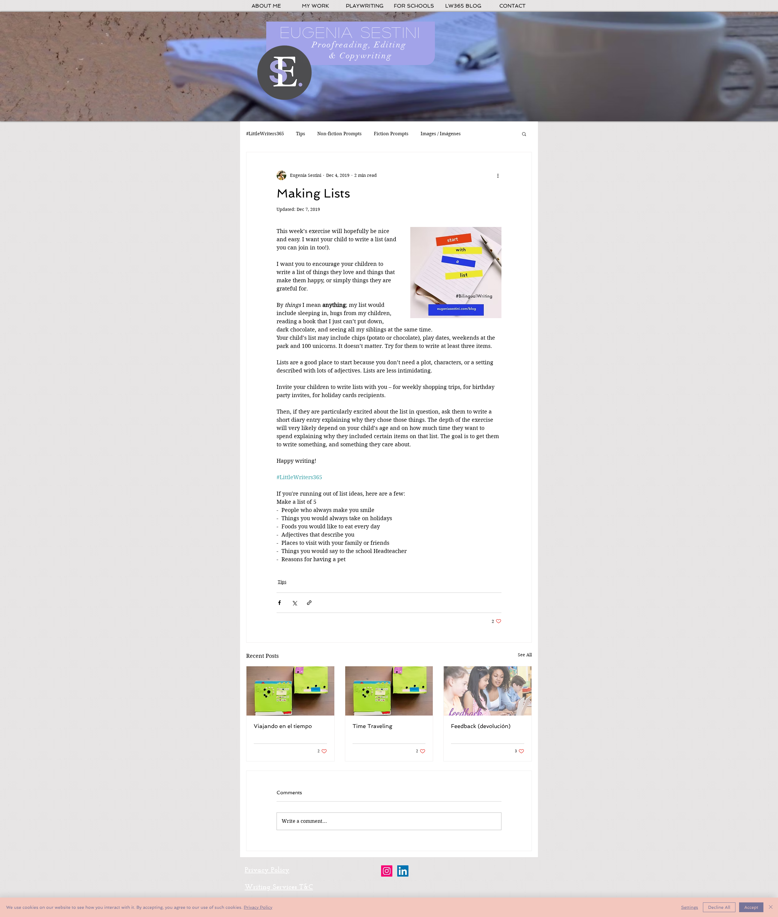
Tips (300, 133)
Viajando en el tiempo (283, 726)
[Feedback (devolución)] (488, 691)
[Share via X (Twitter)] (294, 603)
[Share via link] (309, 603)
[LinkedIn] (402, 871)
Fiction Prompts (391, 133)
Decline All (719, 907)
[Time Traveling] (389, 691)
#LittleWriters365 (265, 133)
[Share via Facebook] (279, 603)
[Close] (770, 907)
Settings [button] (689, 907)
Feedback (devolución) (481, 726)
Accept (751, 907)
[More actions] (497, 175)
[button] (524, 133)
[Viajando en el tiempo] (290, 691)
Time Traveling (372, 726)
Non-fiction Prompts (339, 133)
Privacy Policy (258, 907)
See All (525, 655)
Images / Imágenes (441, 133)
